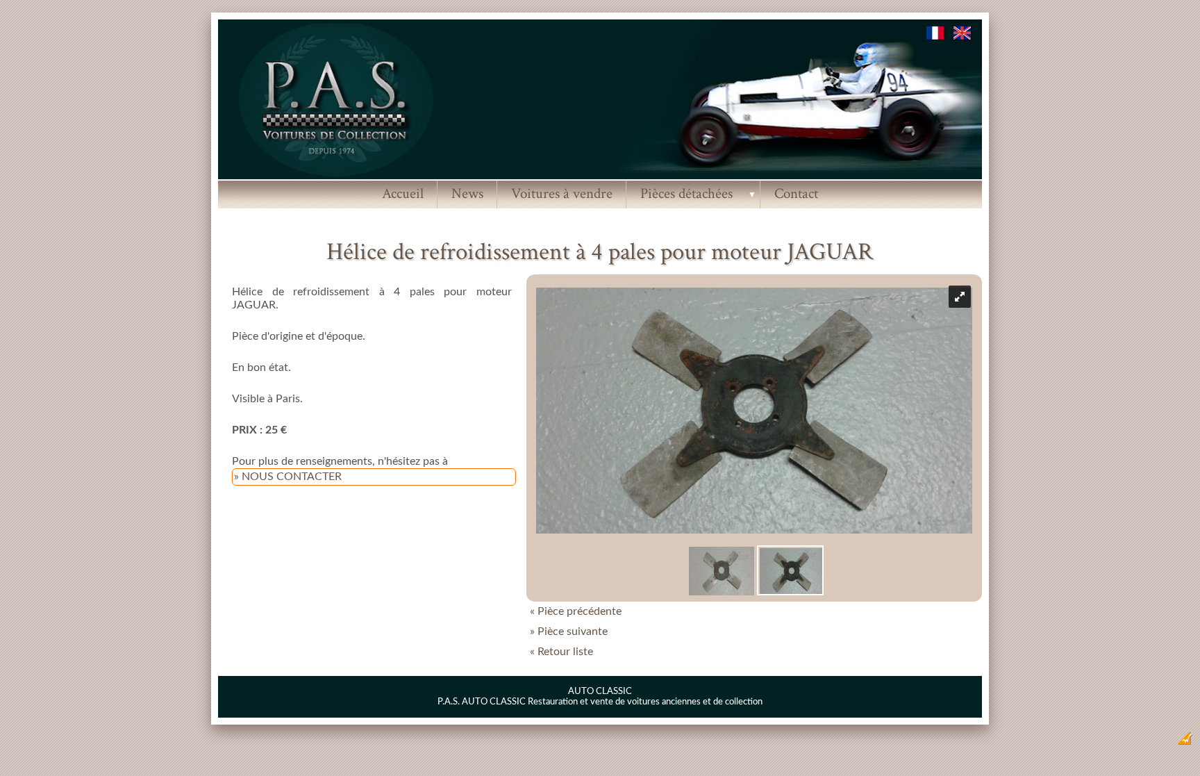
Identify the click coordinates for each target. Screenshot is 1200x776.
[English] (963, 36)
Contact (796, 193)
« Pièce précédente (576, 611)
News (467, 193)
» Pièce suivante (569, 631)
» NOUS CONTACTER (288, 476)
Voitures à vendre (561, 193)
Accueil (403, 193)
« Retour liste (561, 651)
